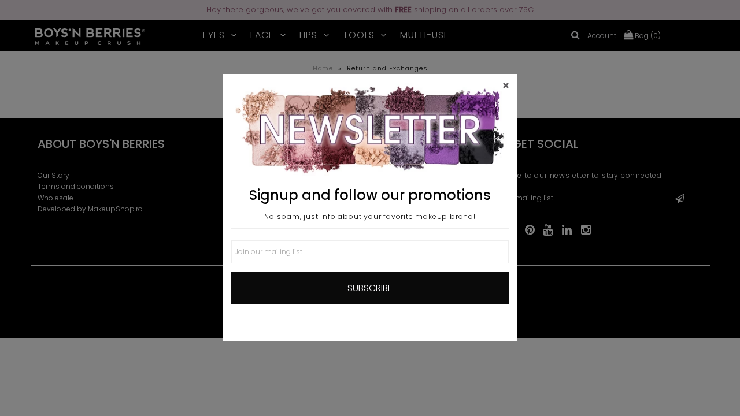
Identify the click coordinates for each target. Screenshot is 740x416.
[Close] (506, 85)
